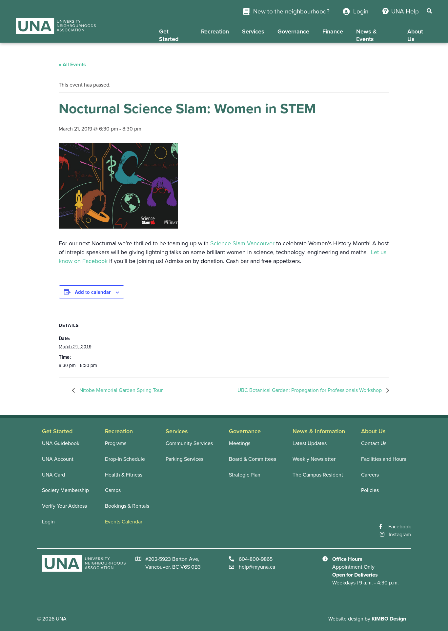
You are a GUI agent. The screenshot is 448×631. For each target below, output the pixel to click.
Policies (370, 490)
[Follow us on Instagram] (384, 535)
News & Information (319, 431)
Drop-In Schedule (125, 459)
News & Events (366, 35)
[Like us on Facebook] (383, 527)
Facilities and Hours (383, 459)
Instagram (400, 534)
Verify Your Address (64, 506)
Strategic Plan (244, 475)
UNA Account (57, 459)
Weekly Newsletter (314, 459)
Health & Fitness (123, 475)
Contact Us (373, 443)
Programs (115, 443)
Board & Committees (252, 459)
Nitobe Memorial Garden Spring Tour (120, 390)
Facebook (399, 526)
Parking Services (184, 459)
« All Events (72, 64)
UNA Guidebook (60, 443)
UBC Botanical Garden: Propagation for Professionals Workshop (310, 390)
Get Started (168, 35)
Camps (113, 490)
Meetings (239, 443)
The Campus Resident (318, 475)
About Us (415, 35)
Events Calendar (123, 522)
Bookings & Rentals (127, 506)
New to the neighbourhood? (291, 11)
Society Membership (65, 490)
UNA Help (405, 11)
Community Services (189, 443)
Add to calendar (93, 292)
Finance (332, 31)
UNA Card (53, 475)
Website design (345, 619)
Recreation (215, 31)
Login (360, 11)
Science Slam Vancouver (242, 243)
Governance (293, 31)
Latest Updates (310, 443)
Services (253, 31)
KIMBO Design (389, 619)
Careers (370, 475)
